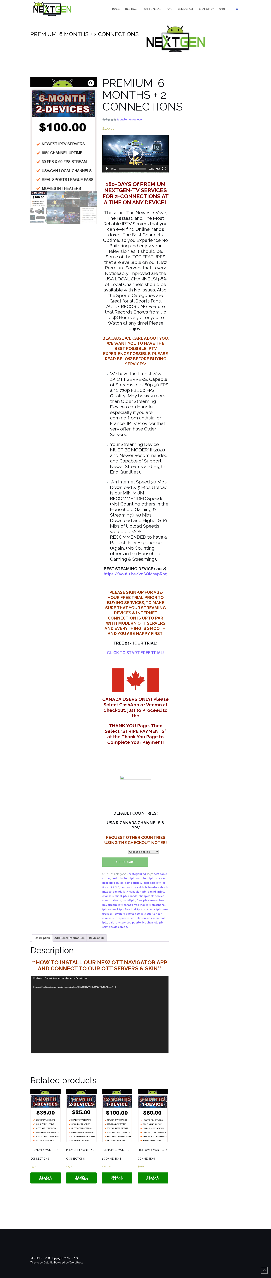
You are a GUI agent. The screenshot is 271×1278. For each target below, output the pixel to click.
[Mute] (158, 168)
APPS (169, 9)
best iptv (117, 878)
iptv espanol (110, 909)
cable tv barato (147, 887)
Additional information (69, 938)
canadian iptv (138, 891)
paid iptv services (120, 922)
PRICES (115, 9)
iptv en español (155, 904)
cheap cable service (151, 896)
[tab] (42, 938)
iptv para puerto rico (127, 913)
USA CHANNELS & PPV (114, 852)
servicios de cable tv (115, 926)
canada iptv (120, 891)
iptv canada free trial (131, 904)
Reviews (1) (96, 938)
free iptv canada (147, 900)
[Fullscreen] (164, 168)
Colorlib (48, 1262)
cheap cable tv (111, 900)
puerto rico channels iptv (148, 922)
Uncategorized (136, 874)
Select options (45, 1178)
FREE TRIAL (131, 9)
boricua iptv (128, 887)
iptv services (144, 918)
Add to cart (125, 862)
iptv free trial (127, 909)
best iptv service (112, 882)
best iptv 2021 (133, 878)
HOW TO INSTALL (152, 9)
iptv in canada (146, 909)
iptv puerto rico (124, 918)
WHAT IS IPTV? (206, 9)
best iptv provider (154, 878)
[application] (135, 153)
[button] (135, 153)
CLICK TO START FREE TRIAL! (135, 652)
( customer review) (129, 119)
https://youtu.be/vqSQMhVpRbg (135, 574)
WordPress (76, 1262)
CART (222, 9)
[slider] (132, 169)
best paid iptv (133, 882)
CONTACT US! (185, 9)
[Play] (107, 168)
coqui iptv (128, 900)
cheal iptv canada (126, 896)
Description (42, 938)
